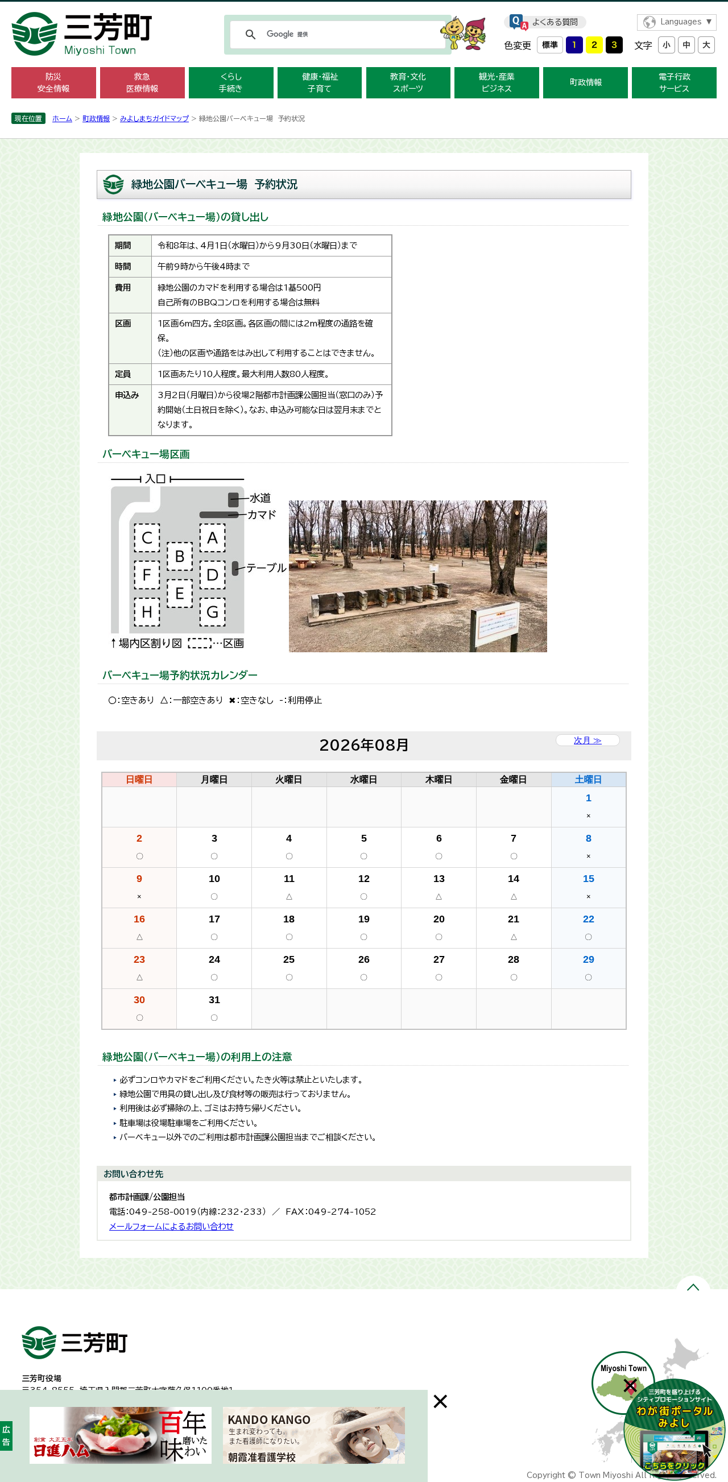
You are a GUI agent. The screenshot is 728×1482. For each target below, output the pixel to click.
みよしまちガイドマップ (154, 118)
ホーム (62, 118)
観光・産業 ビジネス (497, 83)
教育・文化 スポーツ (408, 83)
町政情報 (586, 82)
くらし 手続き (231, 83)
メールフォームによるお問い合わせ (171, 1226)
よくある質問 (555, 22)
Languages (681, 22)
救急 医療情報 (142, 83)
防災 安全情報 (53, 83)
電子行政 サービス (674, 83)
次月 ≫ (588, 740)
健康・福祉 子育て (320, 83)
